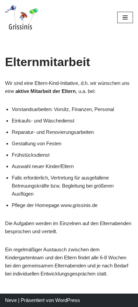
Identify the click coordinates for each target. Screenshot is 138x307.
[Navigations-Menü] (125, 17)
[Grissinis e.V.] (22, 17)
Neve (11, 300)
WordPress (67, 300)
